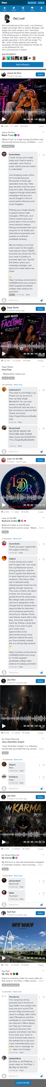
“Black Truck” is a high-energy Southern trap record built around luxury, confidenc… (22, 140)
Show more (18, 384)
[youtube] (25, 521)
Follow (40, 74)
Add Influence (22, 64)
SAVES (18, 361)
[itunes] (18, 135)
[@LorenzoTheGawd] (34, 58)
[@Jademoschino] (4, 58)
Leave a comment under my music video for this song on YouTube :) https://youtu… (22, 979)
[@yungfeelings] (13, 58)
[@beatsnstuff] (8, 58)
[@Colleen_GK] (17, 58)
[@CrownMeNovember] (25, 58)
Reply (28, 295)
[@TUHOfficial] (30, 58)
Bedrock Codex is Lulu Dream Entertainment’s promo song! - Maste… (23, 526)
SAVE (15, 126)
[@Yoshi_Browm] (21, 58)
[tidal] (17, 974)
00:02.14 (12, 295)
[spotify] (15, 135)
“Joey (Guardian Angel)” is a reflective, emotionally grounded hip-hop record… (23, 747)
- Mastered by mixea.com (13, 374)
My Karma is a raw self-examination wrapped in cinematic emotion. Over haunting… (23, 863)
